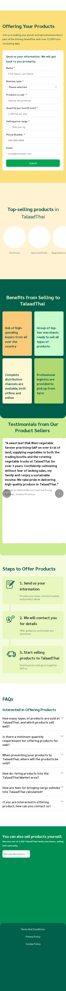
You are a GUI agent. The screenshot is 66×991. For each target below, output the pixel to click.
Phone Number (14, 134)
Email (9, 147)
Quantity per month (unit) (21, 107)
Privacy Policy (33, 936)
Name (9, 67)
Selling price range (16, 121)
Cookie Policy (33, 943)
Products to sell (15, 94)
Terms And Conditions (33, 929)
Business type (13, 81)
